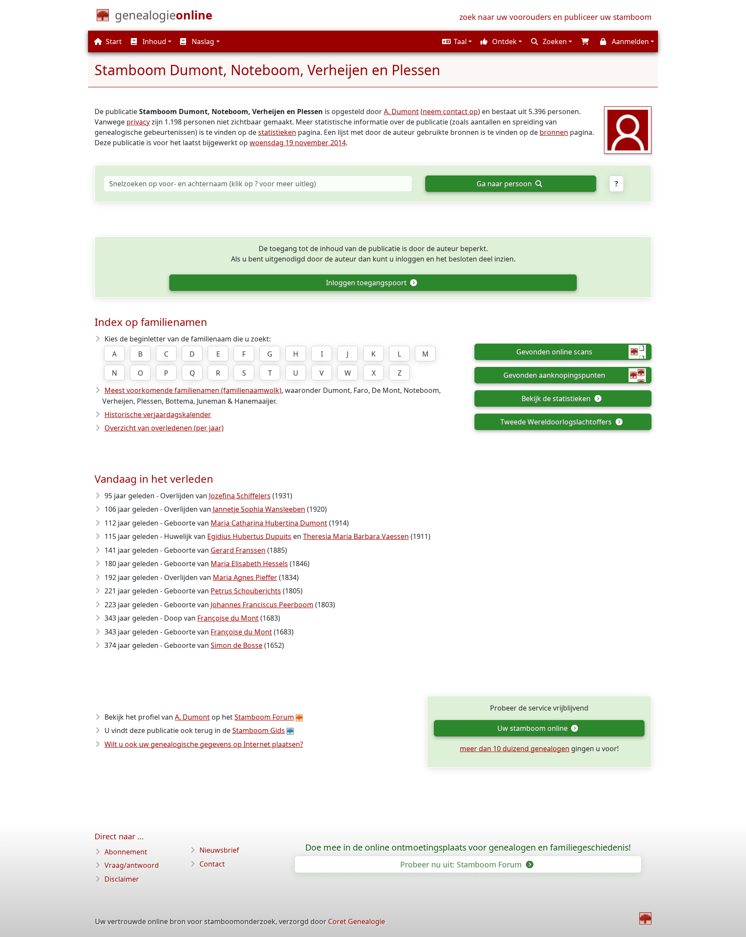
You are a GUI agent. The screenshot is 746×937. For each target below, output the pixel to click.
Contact (212, 864)
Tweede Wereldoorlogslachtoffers (556, 422)
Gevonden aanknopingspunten (554, 375)
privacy (138, 122)
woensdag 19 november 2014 (298, 142)
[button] (455, 41)
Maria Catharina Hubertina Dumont (269, 523)
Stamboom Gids (258, 730)
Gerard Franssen (238, 550)
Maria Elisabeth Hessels (249, 563)
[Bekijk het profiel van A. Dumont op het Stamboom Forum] (627, 129)
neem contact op (450, 111)
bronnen (554, 132)
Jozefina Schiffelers (240, 495)
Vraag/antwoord (131, 865)
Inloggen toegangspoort (367, 282)
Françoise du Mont (228, 618)
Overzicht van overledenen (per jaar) (164, 428)
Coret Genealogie (356, 921)
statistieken (277, 132)
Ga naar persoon (505, 183)
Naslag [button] (202, 41)
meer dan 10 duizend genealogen (514, 748)
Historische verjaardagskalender (157, 414)
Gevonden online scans (554, 352)
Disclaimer (121, 879)
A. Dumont (401, 111)
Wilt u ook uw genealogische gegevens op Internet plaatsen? (203, 744)
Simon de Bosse (236, 645)
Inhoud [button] (153, 41)
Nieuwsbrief (219, 850)
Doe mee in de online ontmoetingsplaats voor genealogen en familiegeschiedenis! (468, 847)
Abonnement (125, 852)
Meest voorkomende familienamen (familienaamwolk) (192, 390)
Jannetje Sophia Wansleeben (259, 509)
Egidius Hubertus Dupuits (249, 536)
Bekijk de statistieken (557, 398)
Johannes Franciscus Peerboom (262, 604)
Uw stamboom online (533, 728)
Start (113, 41)
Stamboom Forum (264, 717)
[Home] (645, 918)
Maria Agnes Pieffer (245, 577)
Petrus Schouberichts (246, 591)
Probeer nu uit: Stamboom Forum (462, 864)
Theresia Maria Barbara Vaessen (356, 536)
